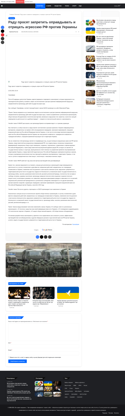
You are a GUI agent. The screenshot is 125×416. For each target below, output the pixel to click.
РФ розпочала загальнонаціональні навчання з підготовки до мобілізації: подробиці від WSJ (29, 261)
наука (66, 397)
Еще (80, 6)
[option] (44, 260)
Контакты (116, 413)
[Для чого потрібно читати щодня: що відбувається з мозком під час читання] (90, 93)
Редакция (104, 413)
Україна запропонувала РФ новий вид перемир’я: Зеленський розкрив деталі (106, 30)
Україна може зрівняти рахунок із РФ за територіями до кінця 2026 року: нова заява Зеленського (106, 66)
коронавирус (74, 394)
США (66, 388)
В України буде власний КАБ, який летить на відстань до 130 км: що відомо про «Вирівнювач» (43, 302)
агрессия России (69, 391)
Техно (67, 6)
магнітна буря (83, 394)
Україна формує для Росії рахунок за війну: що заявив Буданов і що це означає (67, 302)
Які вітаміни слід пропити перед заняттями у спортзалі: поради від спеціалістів (106, 21)
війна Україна (78, 391)
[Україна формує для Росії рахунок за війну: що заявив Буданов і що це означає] (68, 293)
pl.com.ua (96, 407)
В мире (49, 6)
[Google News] (47, 230)
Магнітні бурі (68, 385)
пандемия (72, 397)
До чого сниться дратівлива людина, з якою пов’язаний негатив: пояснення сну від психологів (49, 1)
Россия (85, 385)
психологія (79, 397)
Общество (58, 6)
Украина (77, 388)
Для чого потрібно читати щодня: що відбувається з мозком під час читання (106, 92)
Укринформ (75, 224)
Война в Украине (69, 382)
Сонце (71, 388)
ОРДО (74, 385)
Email (10, 350)
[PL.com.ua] (4, 6)
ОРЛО (79, 385)
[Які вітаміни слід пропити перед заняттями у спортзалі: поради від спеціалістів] (90, 22)
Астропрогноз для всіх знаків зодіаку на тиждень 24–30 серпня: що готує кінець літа (106, 74)
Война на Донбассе (80, 382)
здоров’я (67, 394)
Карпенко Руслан (13, 31)
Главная (11, 14)
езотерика (86, 391)
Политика (39, 6)
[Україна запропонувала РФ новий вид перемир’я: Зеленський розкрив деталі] (90, 30)
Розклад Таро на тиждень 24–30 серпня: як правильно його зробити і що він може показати (106, 58)
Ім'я (9, 343)
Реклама (111, 413)
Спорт (74, 6)
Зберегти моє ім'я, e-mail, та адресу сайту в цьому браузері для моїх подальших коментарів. (35, 357)
